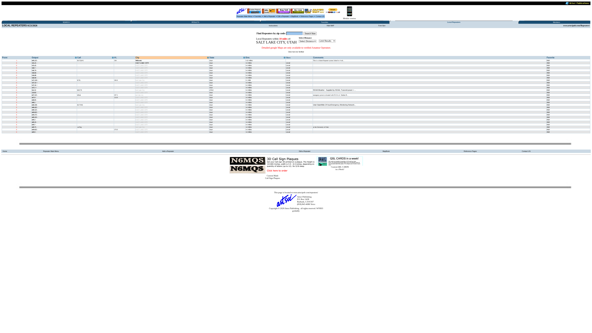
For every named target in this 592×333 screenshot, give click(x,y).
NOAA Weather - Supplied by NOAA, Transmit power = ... (334, 90)
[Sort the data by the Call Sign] (113, 58)
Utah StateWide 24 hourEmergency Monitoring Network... (334, 105)
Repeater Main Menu (244, 16)
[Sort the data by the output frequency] (76, 58)
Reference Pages (307, 16)
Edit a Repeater (283, 16)
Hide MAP (330, 26)
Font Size (381, 26)
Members (556, 22)
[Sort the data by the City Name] (208, 58)
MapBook (294, 16)
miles (249, 60)
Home (5, 151)
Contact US (320, 16)
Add (548, 60)
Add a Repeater (269, 16)
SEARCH (66, 22)
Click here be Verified (296, 52)
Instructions (273, 26)
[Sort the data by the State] (244, 58)
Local (288, 63)
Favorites (257, 16)
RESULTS (195, 22)
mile (248, 80)
